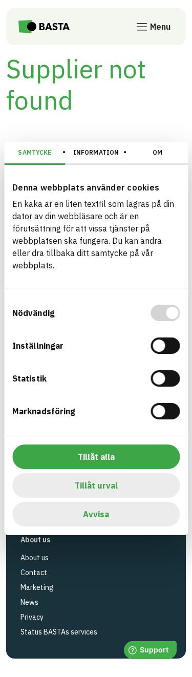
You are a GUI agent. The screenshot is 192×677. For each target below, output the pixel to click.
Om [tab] (157, 152)
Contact (33, 572)
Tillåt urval (96, 485)
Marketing (37, 587)
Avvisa (96, 514)
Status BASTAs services (58, 632)
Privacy (32, 617)
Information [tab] (96, 152)
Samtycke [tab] (34, 152)
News (29, 602)
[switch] (165, 345)
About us (34, 557)
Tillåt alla (96, 457)
